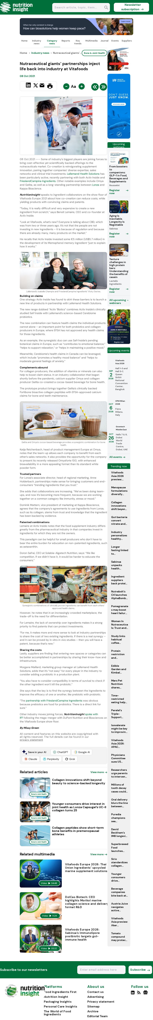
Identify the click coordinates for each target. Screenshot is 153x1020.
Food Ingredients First (60, 992)
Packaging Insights (57, 1001)
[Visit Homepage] (16, 13)
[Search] (106, 8)
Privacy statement (100, 1001)
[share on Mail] (42, 86)
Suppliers (127, 40)
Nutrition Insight (56, 997)
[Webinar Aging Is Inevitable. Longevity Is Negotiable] (118, 343)
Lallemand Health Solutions (83, 173)
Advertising (95, 997)
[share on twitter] (35, 86)
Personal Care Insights (60, 1006)
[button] (61, 752)
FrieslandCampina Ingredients (38, 181)
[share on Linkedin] (28, 85)
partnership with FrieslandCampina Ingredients (53, 700)
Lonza (95, 184)
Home (24, 40)
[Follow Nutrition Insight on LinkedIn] (133, 994)
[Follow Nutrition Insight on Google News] (146, 994)
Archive (93, 1011)
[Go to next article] (103, 87)
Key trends (77, 42)
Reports (66, 40)
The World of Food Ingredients (57, 1013)
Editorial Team (97, 1016)
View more (97, 772)
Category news (52, 42)
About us (95, 987)
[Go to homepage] (25, 996)
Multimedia (91, 40)
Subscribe (138, 969)
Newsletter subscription (131, 7)
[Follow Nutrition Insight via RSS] (139, 994)
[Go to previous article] (95, 87)
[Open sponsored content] (76, 34)
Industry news (36, 42)
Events (115, 40)
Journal (104, 40)
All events (115, 456)
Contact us (95, 992)
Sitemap (93, 1006)
